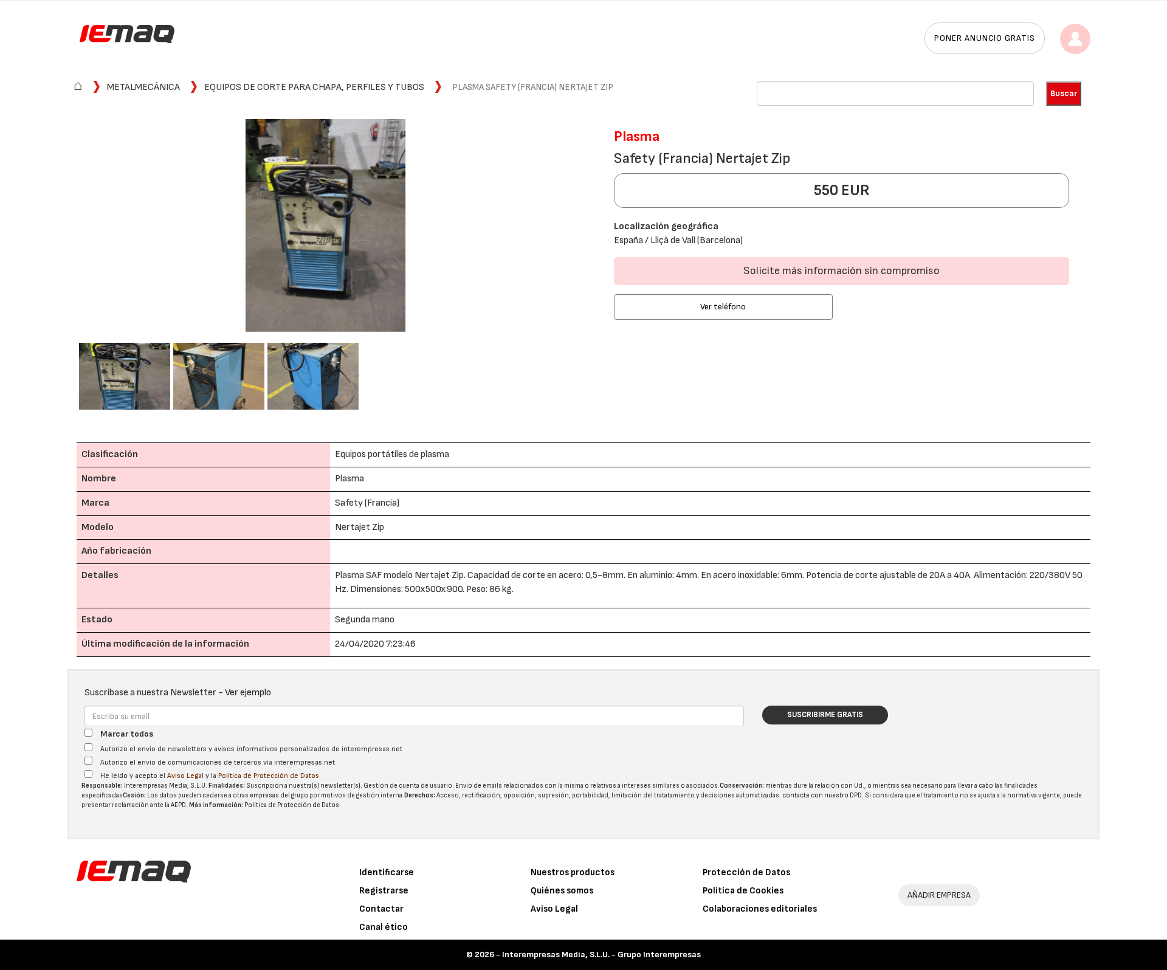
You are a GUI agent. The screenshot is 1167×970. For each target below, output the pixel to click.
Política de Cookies (743, 890)
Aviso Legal (185, 775)
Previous (61, 227)
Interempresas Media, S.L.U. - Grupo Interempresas (601, 954)
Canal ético (383, 927)
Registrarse (383, 890)
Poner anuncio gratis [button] (984, 38)
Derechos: (419, 795)
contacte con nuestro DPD (822, 795)
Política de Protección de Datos (268, 775)
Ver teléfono (723, 306)
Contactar (381, 909)
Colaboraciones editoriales (760, 909)
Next (590, 227)
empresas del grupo (279, 795)
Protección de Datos (746, 872)
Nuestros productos (572, 872)
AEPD (178, 805)
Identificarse (386, 872)
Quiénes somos (562, 890)
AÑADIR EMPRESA (939, 895)
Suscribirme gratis (825, 715)
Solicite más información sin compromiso (841, 270)
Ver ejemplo (248, 692)
